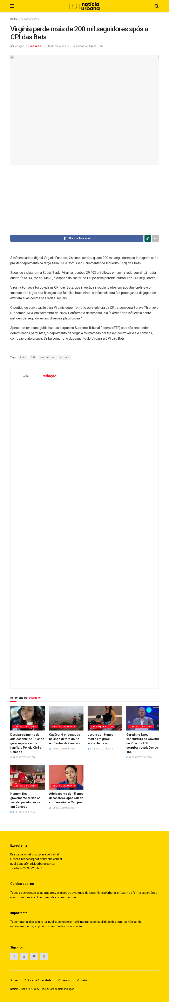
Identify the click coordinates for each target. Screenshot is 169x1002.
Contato (82, 980)
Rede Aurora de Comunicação (57, 989)
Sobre (14, 980)
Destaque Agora (29, 18)
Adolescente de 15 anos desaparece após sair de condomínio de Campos (66, 798)
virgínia (64, 357)
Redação (35, 46)
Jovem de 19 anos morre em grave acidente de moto (100, 739)
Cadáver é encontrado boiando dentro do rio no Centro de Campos (64, 739)
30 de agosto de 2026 (23, 812)
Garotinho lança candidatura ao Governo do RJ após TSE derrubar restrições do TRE (143, 743)
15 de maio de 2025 (59, 46)
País (100, 46)
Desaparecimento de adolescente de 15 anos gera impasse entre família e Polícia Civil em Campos (27, 743)
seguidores (47, 357)
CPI (33, 357)
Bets (23, 357)
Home (13, 18)
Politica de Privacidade (38, 980)
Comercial (64, 980)
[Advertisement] (84, 200)
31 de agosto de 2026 (23, 757)
